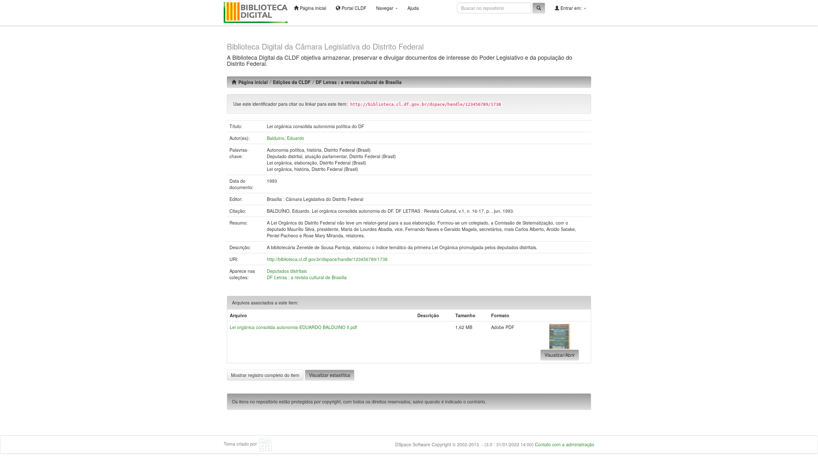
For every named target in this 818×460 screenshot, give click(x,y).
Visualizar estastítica (329, 375)
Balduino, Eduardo (285, 138)
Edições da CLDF (292, 82)
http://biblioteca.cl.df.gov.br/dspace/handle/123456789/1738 (327, 259)
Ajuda (413, 8)
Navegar (385, 8)
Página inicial (312, 8)
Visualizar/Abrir (559, 355)
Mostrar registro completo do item (265, 375)
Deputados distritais (287, 271)
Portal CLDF (353, 8)
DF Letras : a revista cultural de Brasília (359, 82)
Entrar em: (571, 8)
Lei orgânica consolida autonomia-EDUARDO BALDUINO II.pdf (293, 327)
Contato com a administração (564, 444)
